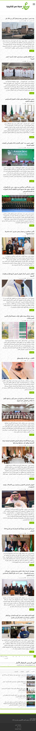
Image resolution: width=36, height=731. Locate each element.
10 (19, 656)
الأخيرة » (6, 658)
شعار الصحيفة (18, 729)
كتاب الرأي (23, 360)
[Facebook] (19, 727)
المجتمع (23, 320)
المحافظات (23, 403)
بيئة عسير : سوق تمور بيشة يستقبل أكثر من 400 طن (19, 18)
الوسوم (16, 671)
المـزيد (31, 50)
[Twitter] (18, 727)
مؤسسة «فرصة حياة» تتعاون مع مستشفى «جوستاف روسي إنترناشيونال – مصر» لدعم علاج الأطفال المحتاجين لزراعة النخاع (18, 573)
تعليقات (22, 671)
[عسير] (18, 6)
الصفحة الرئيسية (22, 20)
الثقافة (23, 61)
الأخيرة (32, 671)
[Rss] (20, 727)
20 (16, 656)
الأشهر (27, 671)
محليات (23, 103)
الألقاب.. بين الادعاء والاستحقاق (25, 358)
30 (13, 656)
